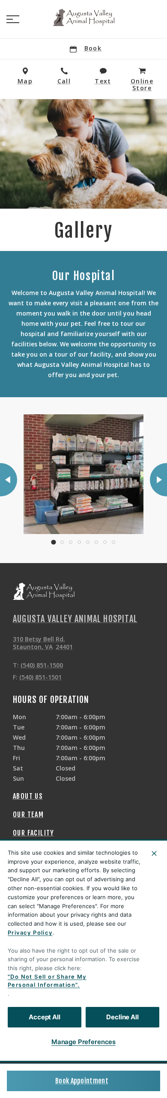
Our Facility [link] (33, 833)
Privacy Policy (30, 932)
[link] (83, 17)
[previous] (8, 479)
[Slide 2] (62, 542)
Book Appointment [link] (81, 1081)
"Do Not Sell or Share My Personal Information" (47, 981)
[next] (158, 479)
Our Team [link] (28, 814)
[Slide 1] (53, 542)
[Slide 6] (96, 542)
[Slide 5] (87, 542)
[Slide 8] (113, 542)
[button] (12, 19)
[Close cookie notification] (154, 853)
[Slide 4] (79, 542)
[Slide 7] (105, 542)
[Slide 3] (70, 542)
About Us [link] (28, 796)
